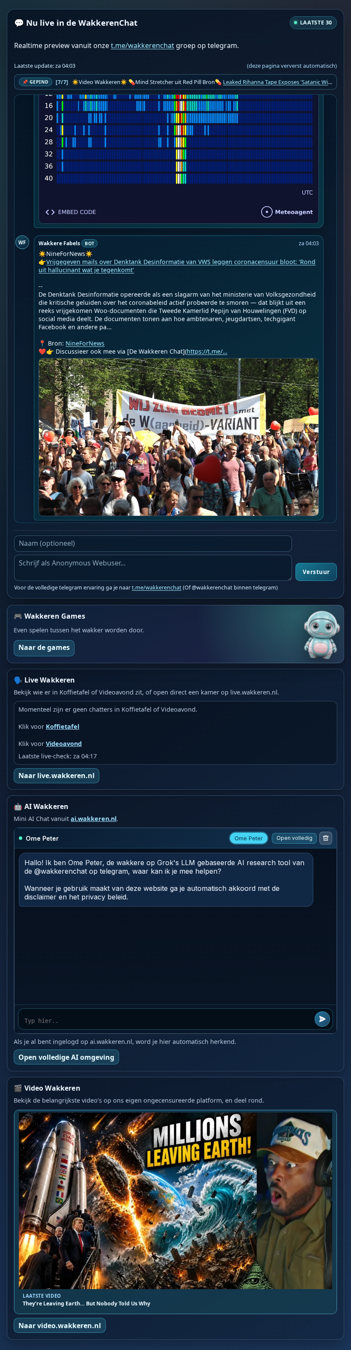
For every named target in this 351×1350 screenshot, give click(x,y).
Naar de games (44, 647)
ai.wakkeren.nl (93, 819)
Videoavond (64, 744)
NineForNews (84, 343)
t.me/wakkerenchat (142, 45)
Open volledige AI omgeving (66, 1057)
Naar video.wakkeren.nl (59, 1325)
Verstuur (316, 572)
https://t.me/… (207, 351)
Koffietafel (62, 726)
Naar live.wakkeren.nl (56, 775)
